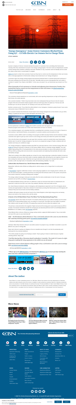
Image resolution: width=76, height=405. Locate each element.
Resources (27, 360)
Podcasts (57, 372)
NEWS (11, 368)
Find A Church (28, 358)
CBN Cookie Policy (36, 398)
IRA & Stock (43, 356)
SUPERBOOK (42, 9)
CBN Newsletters (24, 252)
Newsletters (58, 351)
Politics (11, 381)
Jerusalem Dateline (30, 378)
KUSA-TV (10, 147)
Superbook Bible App (45, 372)
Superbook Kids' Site (45, 374)
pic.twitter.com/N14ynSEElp (19, 245)
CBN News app (43, 252)
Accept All (66, 401)
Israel (11, 374)
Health (11, 377)
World (11, 372)
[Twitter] (35, 62)
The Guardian (11, 199)
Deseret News (31, 179)
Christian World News (29, 373)
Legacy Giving (44, 354)
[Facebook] (31, 62)
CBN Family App (29, 382)
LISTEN (49, 9)
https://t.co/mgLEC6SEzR (15, 90)
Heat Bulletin (12, 171)
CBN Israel (12, 354)
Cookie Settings (49, 401)
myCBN (62, 398)
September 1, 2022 (33, 92)
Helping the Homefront (13, 356)
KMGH (27, 126)
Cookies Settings (55, 398)
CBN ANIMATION (45, 368)
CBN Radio (58, 370)
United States (13, 370)
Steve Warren (13, 56)
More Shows (28, 380)
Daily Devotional (29, 351)
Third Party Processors (46, 398)
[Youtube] (32, 391)
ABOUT (54, 9)
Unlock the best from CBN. (26, 294)
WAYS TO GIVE (44, 349)
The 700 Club (19, 9)
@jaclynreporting (58, 88)
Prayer (26, 354)
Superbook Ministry (45, 370)
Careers (57, 358)
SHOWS (27, 368)
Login (72, 2)
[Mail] (39, 62)
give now (68, 4)
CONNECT (58, 349)
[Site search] (59, 10)
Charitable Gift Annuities (44, 359)
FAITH (34, 9)
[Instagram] (39, 391)
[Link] (43, 62)
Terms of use (13, 398)
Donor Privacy (27, 398)
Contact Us (64, 2)
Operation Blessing (15, 351)
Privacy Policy (20, 398)
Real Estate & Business (43, 362)
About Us (57, 360)
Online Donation (44, 351)
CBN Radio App (59, 374)
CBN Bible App (29, 362)
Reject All (58, 401)
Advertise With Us (60, 356)
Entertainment (13, 379)
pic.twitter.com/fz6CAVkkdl (39, 218)
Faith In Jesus (28, 356)
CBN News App (14, 383)
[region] (38, 402)
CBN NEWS (28, 9)
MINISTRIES (13, 349)
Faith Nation (28, 376)
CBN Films (12, 359)
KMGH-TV (11, 74)
